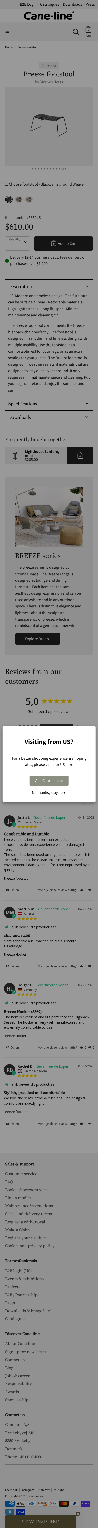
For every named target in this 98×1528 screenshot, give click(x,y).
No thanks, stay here (49, 793)
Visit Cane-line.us (49, 780)
